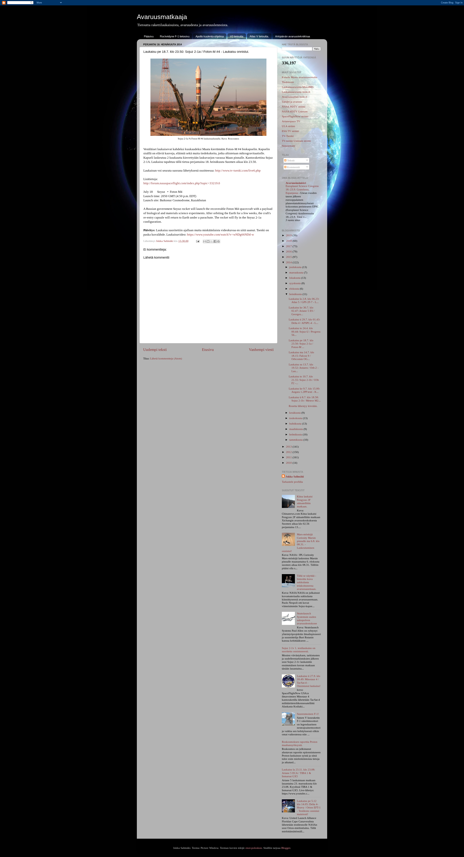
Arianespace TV (291, 121)
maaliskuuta (296, 428)
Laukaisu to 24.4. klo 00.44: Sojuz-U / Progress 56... (304, 331)
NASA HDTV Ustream (295, 111)
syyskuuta (295, 283)
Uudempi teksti (155, 349)
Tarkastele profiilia (292, 481)
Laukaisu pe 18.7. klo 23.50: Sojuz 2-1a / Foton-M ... (301, 344)
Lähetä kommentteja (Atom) (166, 358)
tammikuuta (296, 439)
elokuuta (294, 288)
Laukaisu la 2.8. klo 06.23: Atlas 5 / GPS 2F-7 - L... (304, 300)
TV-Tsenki (288, 135)
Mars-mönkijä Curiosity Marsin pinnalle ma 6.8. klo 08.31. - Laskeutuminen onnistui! (301, 543)
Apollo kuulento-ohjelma (210, 36)
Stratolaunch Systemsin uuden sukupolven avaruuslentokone (307, 618)
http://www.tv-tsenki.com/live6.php (238, 170)
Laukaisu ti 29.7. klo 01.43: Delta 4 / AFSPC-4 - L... (304, 321)
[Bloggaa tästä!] (208, 241)
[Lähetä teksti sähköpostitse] (197, 240)
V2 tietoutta (236, 36)
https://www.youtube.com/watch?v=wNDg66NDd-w (220, 234)
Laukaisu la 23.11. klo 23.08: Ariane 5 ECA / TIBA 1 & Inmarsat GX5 (298, 773)
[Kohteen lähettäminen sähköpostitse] (204, 241)
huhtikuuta (295, 423)
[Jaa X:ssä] (211, 241)
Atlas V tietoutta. (259, 36)
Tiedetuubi (288, 82)
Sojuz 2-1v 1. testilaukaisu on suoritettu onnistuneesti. (298, 649)
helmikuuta (296, 434)
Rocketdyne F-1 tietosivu (174, 36)
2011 (289, 457)
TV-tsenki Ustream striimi (296, 140)
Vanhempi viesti (261, 349)
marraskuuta (296, 272)
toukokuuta (296, 418)
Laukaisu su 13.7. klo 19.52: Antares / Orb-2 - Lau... (303, 368)
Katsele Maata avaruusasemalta (299, 77)
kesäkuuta (295, 412)
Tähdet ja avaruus (292, 101)
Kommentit (293, 167)
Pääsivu (149, 36)
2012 (289, 452)
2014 (289, 262)
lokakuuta (295, 277)
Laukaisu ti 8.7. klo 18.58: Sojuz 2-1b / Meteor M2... (305, 399)
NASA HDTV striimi (293, 106)
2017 (289, 246)
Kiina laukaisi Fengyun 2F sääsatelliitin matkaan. (304, 501)
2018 (289, 240)
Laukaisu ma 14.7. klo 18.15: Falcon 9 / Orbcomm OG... (301, 355)
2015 (289, 256)
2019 (289, 235)
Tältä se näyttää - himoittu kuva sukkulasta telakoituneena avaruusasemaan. (306, 582)
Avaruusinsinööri (296, 182)
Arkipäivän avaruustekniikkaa (292, 36)
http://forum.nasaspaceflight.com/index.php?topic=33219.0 (181, 183)
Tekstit (290, 160)
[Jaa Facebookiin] (215, 241)
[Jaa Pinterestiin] (218, 241)
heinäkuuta (296, 294)
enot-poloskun (254, 847)
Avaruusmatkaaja (162, 16)
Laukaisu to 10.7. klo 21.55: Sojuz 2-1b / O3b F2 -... (304, 380)
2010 (289, 462)
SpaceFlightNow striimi (295, 116)
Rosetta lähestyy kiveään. (303, 405)
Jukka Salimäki (294, 476)
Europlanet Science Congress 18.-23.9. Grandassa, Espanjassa (302, 189)
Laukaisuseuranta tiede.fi (296, 91)
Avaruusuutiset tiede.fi (294, 96)
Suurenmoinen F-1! (308, 713)
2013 (289, 446)
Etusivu (208, 349)
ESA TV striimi (290, 131)
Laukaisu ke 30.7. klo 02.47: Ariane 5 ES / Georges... (301, 311)
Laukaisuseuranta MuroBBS (298, 86)
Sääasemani (288, 145)
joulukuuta (295, 267)
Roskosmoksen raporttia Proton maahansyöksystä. (299, 743)
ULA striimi (288, 126)
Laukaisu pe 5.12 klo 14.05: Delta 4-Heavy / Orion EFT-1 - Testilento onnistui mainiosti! (309, 807)
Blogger (285, 847)
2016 (289, 251)
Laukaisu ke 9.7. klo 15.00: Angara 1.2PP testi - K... (304, 390)
